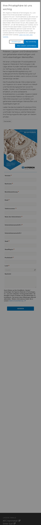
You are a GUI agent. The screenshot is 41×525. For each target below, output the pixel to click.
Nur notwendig (31, 42)
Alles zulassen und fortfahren (26, 46)
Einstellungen (16, 42)
